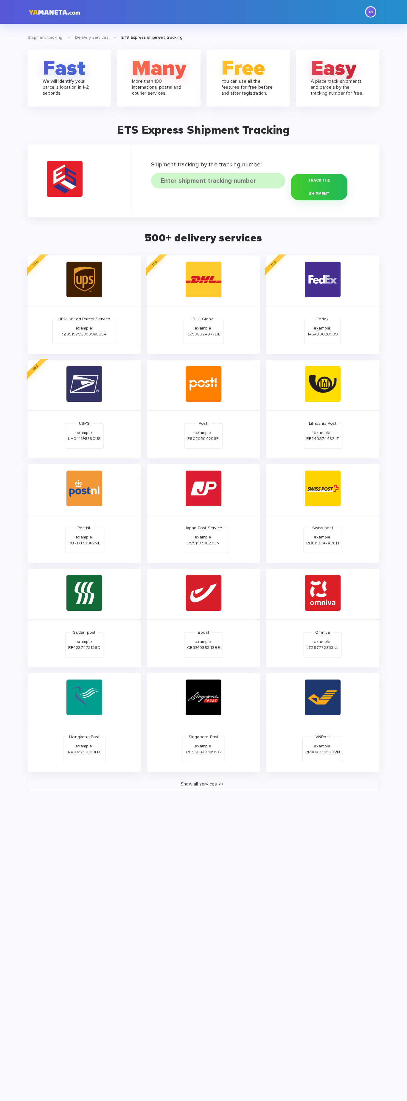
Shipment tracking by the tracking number (206, 164)
